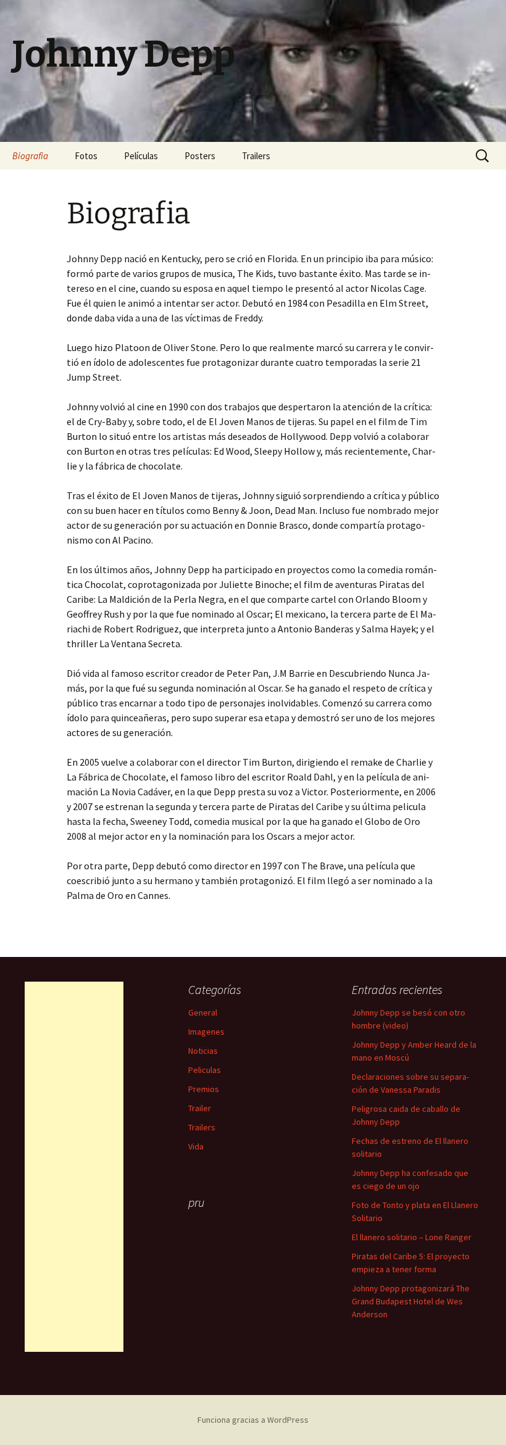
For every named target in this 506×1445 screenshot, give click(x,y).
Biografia (30, 156)
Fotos (86, 156)
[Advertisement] (74, 1167)
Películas (141, 156)
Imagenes (206, 1031)
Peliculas (204, 1069)
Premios (203, 1089)
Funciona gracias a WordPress (253, 1419)
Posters (200, 156)
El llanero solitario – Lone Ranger (411, 1237)
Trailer (199, 1108)
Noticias (203, 1050)
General (202, 1012)
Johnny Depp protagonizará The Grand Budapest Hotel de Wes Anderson (411, 1301)
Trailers (256, 156)
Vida (196, 1146)
